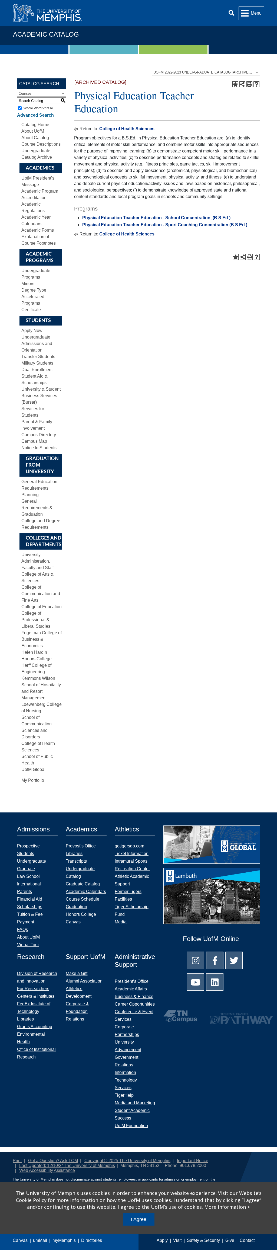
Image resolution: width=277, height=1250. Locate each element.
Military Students (37, 363)
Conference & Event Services (134, 1015)
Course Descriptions (41, 144)
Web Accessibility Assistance (47, 1170)
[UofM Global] (211, 846)
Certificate (31, 309)
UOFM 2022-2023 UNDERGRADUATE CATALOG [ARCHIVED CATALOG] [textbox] (206, 72)
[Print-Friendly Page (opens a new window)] (249, 84)
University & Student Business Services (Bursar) (41, 395)
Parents (24, 891)
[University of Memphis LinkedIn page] (214, 982)
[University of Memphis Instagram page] (195, 960)
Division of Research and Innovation (37, 977)
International (29, 884)
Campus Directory (38, 434)
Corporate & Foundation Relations (77, 1011)
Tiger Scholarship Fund (132, 910)
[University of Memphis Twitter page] (234, 960)
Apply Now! (32, 330)
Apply (162, 1240)
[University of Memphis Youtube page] (195, 982)
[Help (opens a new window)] (256, 84)
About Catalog (35, 137)
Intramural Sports (131, 861)
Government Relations (126, 1061)
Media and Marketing (135, 1103)
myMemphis (64, 1240)
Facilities (123, 899)
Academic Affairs (131, 989)
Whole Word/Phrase (38, 108)
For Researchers (33, 988)
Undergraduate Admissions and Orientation (36, 343)
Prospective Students (28, 850)
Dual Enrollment (36, 369)
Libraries (74, 853)
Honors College (81, 914)
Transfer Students (38, 356)
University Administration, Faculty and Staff (37, 561)
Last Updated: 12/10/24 (41, 1165)
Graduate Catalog (83, 884)
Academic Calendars (86, 891)
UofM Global (33, 769)
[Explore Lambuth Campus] (211, 898)
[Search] (231, 13)
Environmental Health (31, 1038)
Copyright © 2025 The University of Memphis (127, 1160)
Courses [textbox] (25, 93)
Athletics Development (78, 992)
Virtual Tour (28, 944)
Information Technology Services (126, 1080)
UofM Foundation (131, 1125)
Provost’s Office (81, 846)
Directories (91, 1240)
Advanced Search (35, 115)
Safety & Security (203, 1240)
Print (17, 1160)
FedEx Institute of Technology (33, 1008)
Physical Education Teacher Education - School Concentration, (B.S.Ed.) (156, 217)
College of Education (41, 606)
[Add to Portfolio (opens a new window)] (235, 84)
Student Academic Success (132, 1114)
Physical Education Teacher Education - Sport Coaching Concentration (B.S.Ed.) (164, 224)
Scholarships (29, 906)
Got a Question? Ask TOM (53, 1160)
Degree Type (33, 290)
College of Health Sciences (126, 128)
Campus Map (34, 441)
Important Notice (192, 1160)
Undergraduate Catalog (80, 872)
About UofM (32, 131)
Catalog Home (35, 124)
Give (229, 1240)
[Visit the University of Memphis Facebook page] (214, 960)
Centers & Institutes (35, 996)
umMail (40, 1240)
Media (121, 922)
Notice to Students (39, 447)
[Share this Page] (242, 84)
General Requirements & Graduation (36, 507)
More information (225, 1207)
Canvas (20, 1240)
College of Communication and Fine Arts (40, 593)
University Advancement (128, 1046)
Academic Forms (37, 230)
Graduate (26, 868)
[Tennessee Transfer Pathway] (228, 1016)
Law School (28, 876)
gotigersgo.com (129, 846)
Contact (247, 1240)
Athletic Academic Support (132, 880)
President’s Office (132, 981)
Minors (27, 283)
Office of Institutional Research (36, 1053)
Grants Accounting (34, 1026)
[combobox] (206, 72)
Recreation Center (132, 868)
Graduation (76, 906)
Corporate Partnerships (127, 1031)
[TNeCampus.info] (180, 1016)
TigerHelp (124, 1095)
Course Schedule (82, 899)
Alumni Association (84, 981)
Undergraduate (31, 861)
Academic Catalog (46, 34)
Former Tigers (128, 891)
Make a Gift (76, 973)
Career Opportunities (135, 1004)
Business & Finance (134, 996)
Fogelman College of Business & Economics (41, 639)
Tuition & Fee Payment (30, 918)
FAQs (22, 929)
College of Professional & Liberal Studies (35, 620)
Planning (30, 494)
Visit (177, 1240)
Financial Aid (29, 899)
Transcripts (76, 861)
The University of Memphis (89, 1165)
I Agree (138, 1219)
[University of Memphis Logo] (47, 13)
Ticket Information (132, 853)
